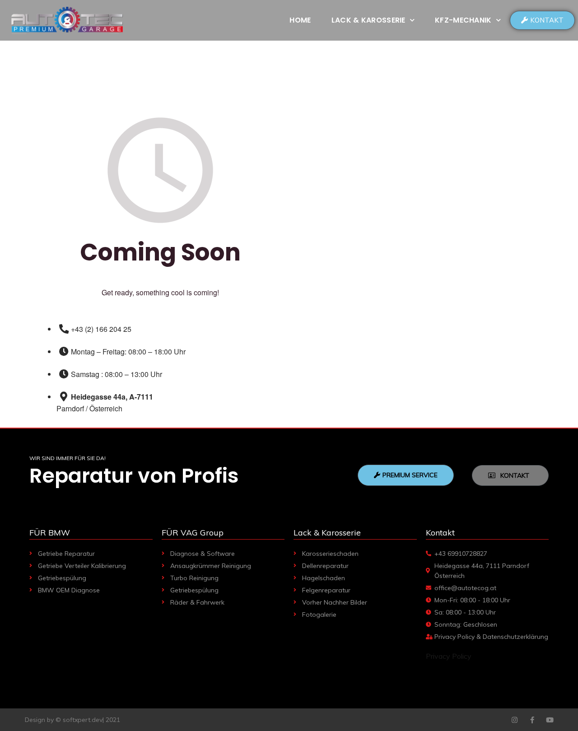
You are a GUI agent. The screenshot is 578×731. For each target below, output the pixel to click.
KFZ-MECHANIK (463, 20)
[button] (542, 20)
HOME (300, 20)
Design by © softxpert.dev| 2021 (72, 720)
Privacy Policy (448, 656)
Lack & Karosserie (327, 532)
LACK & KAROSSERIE (368, 20)
